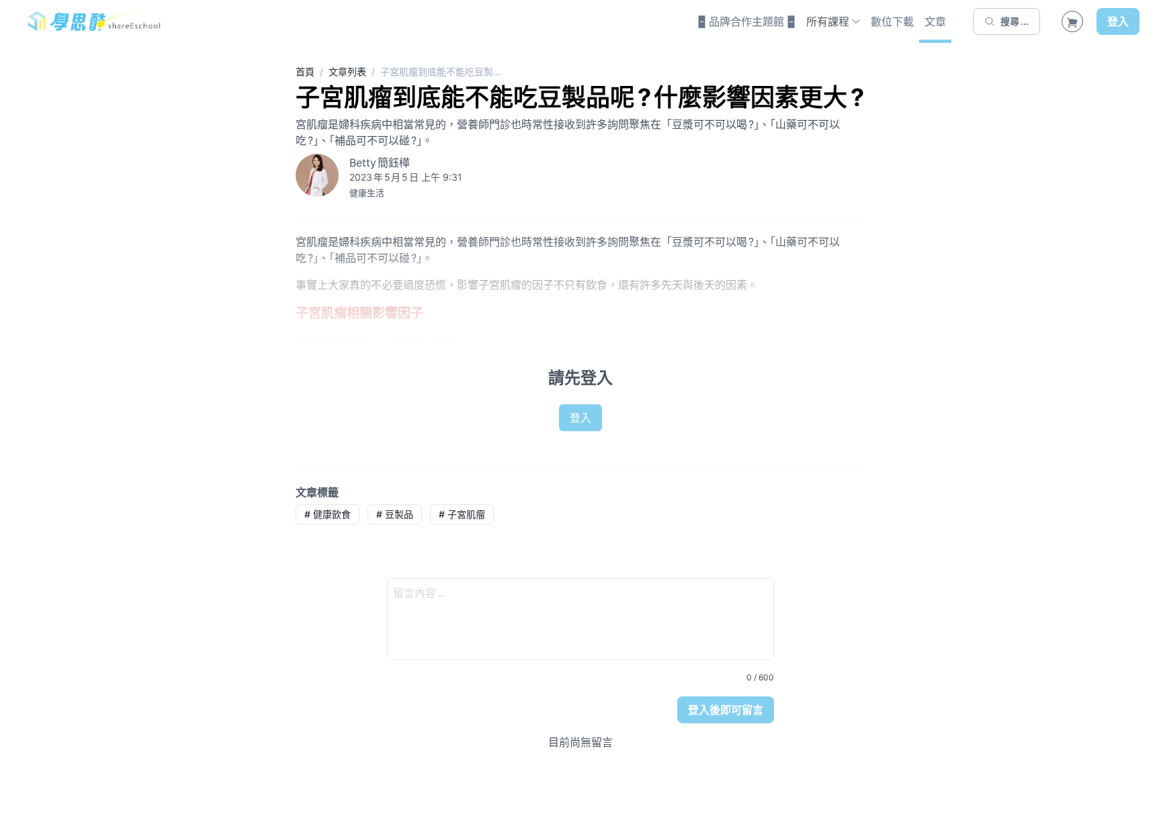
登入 (1118, 21)
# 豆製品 (394, 514)
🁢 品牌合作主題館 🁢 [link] (746, 21)
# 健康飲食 (327, 514)
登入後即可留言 (725, 710)
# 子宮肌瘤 (462, 514)
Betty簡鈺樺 (379, 162)
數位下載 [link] (892, 21)
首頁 (305, 71)
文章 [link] (935, 21)
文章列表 (347, 71)
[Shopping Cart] (1072, 21)
